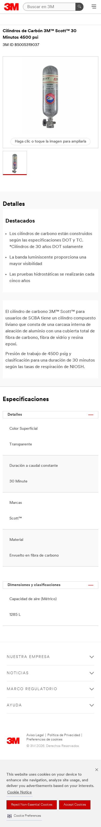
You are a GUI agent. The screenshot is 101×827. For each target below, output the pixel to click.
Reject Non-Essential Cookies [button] (31, 804)
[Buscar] (79, 7)
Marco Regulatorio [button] (32, 689)
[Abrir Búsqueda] (94, 7)
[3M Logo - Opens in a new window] (11, 7)
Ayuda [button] (14, 705)
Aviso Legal (35, 735)
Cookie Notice (19, 792)
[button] (24, 816)
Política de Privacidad (63, 735)
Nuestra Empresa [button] (28, 657)
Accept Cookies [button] (75, 804)
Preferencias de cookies (44, 739)
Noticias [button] (18, 673)
